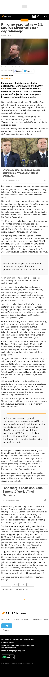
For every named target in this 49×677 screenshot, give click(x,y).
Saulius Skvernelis (7, 589)
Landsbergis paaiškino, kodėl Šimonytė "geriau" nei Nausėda (23, 491)
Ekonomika (26, 620)
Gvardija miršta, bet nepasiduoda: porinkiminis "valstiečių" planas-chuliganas (21, 172)
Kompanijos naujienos (17, 651)
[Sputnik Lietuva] (7, 17)
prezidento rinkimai (22, 589)
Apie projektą (6, 639)
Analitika (23, 585)
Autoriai (15, 585)
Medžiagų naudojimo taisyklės (23, 639)
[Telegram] (28, 71)
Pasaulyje (5, 620)
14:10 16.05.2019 (7, 36)
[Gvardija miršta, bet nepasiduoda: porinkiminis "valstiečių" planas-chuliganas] (24, 152)
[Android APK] (8, 657)
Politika (15, 620)
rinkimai (30, 585)
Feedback (4, 651)
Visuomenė (37, 620)
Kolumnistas (6, 585)
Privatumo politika (7, 642)
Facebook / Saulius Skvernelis (12, 67)
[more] (45, 180)
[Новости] (18, 71)
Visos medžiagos (5, 78)
